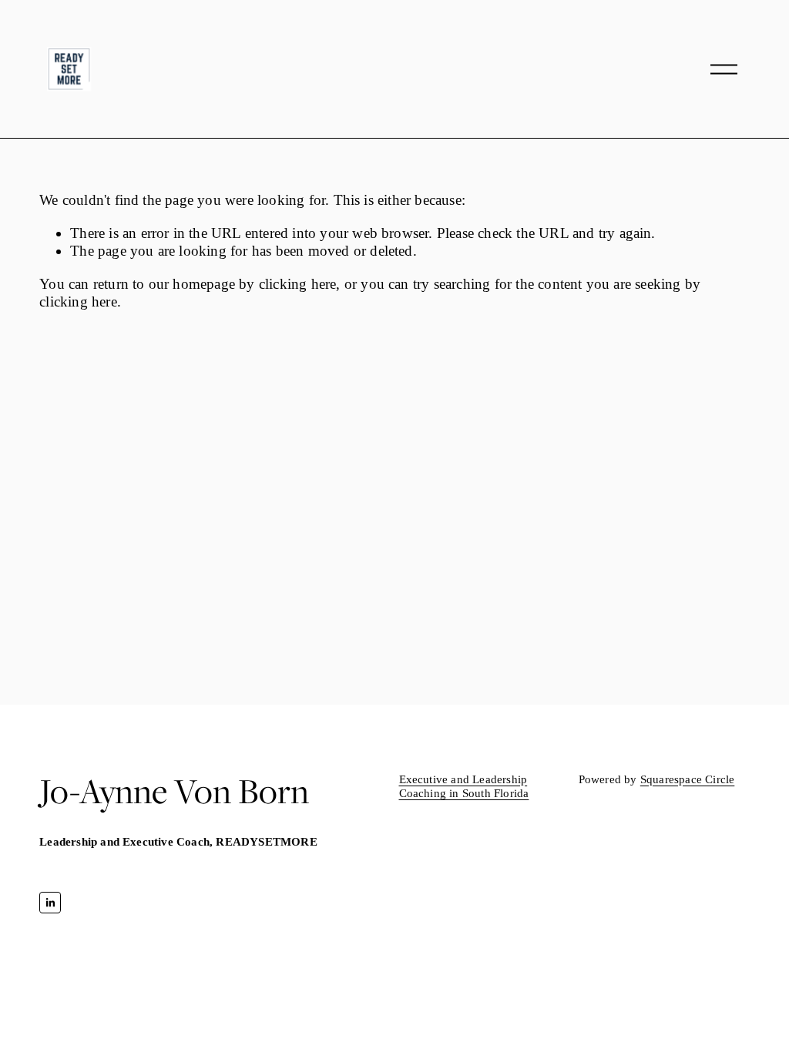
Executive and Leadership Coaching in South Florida (464, 785)
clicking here (298, 284)
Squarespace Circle (687, 779)
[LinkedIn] (50, 902)
